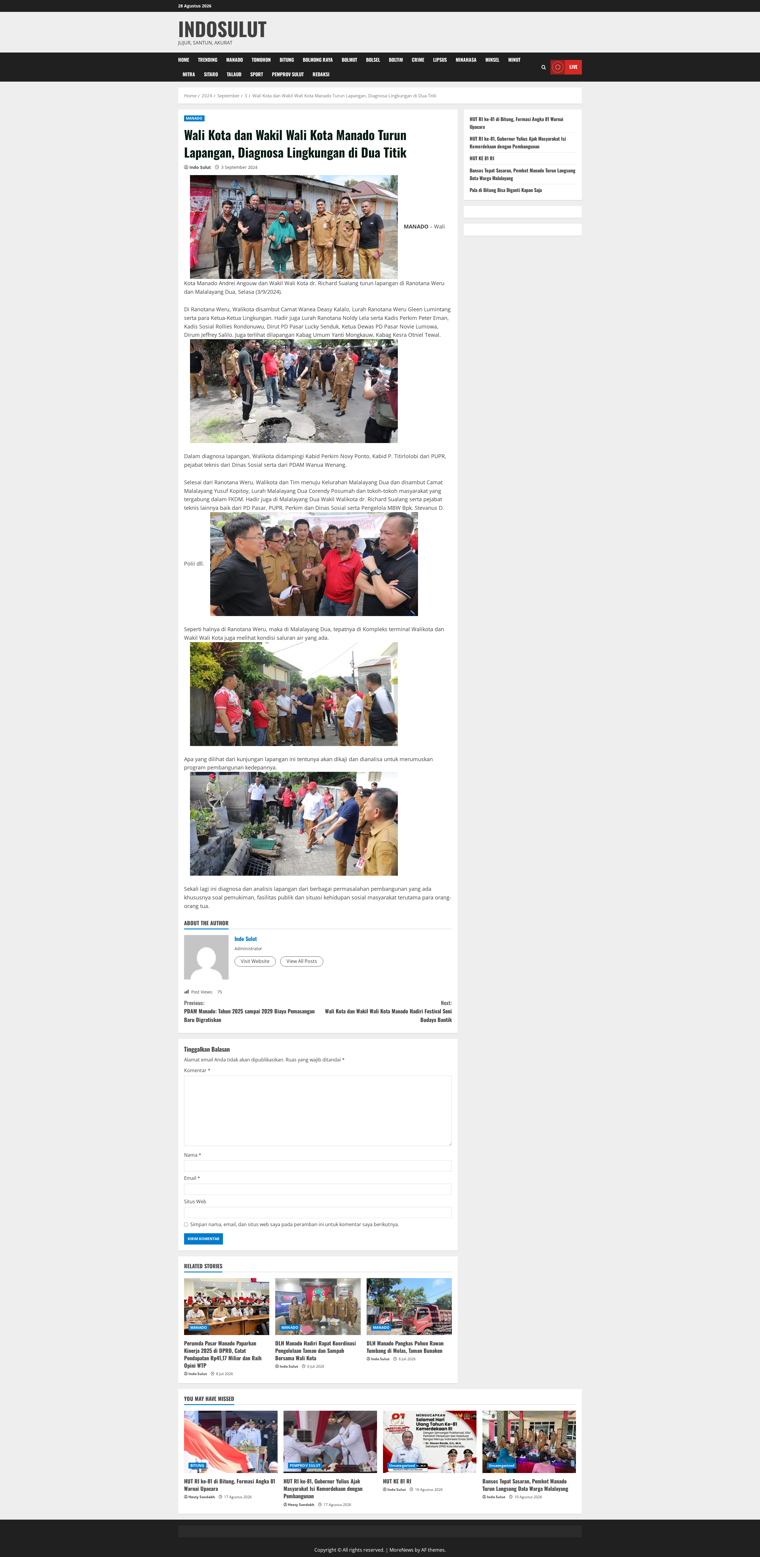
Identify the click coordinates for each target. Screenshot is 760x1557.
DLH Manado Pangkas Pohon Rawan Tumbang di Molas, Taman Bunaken (405, 1346)
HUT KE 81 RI (482, 158)
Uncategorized (402, 1465)
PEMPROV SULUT (288, 74)
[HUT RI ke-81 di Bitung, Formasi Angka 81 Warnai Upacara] (231, 1442)
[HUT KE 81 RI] (429, 1442)
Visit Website (255, 961)
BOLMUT (349, 59)
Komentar (197, 1070)
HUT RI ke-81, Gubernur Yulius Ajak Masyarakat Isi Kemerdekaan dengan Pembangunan (518, 142)
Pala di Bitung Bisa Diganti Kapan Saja (506, 189)
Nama (192, 1155)
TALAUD (234, 74)
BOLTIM (396, 59)
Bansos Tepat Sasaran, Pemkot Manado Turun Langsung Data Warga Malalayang (525, 1484)
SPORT (256, 74)
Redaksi (321, 74)
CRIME (418, 59)
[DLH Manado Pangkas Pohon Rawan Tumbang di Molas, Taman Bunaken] (409, 1306)
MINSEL (492, 59)
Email (192, 1178)
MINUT (514, 59)
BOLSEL (373, 59)
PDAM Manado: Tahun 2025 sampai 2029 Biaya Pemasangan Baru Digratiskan (249, 1011)
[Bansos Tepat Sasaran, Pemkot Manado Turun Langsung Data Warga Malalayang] (529, 1442)
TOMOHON (261, 59)
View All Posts (301, 961)
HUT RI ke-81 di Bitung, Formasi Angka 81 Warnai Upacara (229, 1484)
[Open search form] (544, 67)
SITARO (211, 74)
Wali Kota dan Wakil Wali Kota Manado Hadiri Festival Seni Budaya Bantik (388, 1011)
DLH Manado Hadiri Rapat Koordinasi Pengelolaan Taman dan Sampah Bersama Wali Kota (315, 1350)
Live (573, 66)
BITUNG (287, 59)
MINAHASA (466, 59)
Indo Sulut (200, 167)
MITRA (189, 74)
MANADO (234, 59)
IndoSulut (222, 28)
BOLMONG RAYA (318, 59)
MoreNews (402, 1550)
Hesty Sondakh (202, 1496)
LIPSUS (440, 59)
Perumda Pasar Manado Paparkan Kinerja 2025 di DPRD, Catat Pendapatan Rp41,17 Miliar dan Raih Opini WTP (223, 1354)
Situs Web (195, 1201)
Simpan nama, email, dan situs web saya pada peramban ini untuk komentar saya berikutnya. (294, 1224)
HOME (183, 59)
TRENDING (207, 59)
